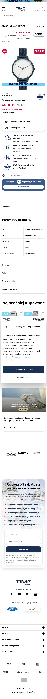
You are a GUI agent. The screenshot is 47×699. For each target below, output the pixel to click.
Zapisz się (23, 549)
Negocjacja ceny (27, 128)
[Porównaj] (38, 26)
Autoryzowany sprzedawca (13, 100)
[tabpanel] (23, 233)
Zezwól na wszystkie (24, 369)
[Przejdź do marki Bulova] (36, 453)
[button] (23, 69)
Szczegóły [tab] (20, 326)
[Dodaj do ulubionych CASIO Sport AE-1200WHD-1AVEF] (21, 313)
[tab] (23, 207)
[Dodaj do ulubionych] (43, 26)
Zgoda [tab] (7, 326)
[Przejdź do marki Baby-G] (23, 453)
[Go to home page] (20, 9)
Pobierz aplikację (23, 186)
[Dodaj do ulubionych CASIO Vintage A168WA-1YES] (43, 313)
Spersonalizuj (22, 377)
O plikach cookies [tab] (36, 326)
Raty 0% (27, 121)
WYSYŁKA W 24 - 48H (39, 33)
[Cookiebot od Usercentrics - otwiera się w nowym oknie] (33, 319)
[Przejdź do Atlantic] (11, 453)
